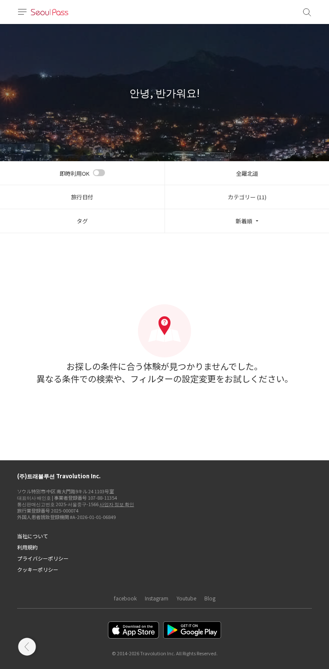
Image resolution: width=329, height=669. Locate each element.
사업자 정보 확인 (116, 504)
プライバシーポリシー (43, 558)
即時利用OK (75, 173)
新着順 (244, 221)
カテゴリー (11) (247, 197)
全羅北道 (247, 173)
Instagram (156, 598)
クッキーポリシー (37, 569)
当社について (32, 536)
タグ (82, 221)
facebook (125, 598)
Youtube (186, 598)
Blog (209, 598)
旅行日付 (82, 197)
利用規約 (27, 547)
